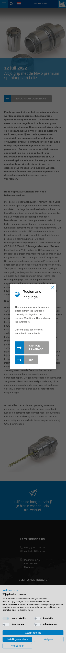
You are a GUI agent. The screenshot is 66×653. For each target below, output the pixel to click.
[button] (10, 590)
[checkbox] (6, 618)
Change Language (36, 347)
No (31, 359)
